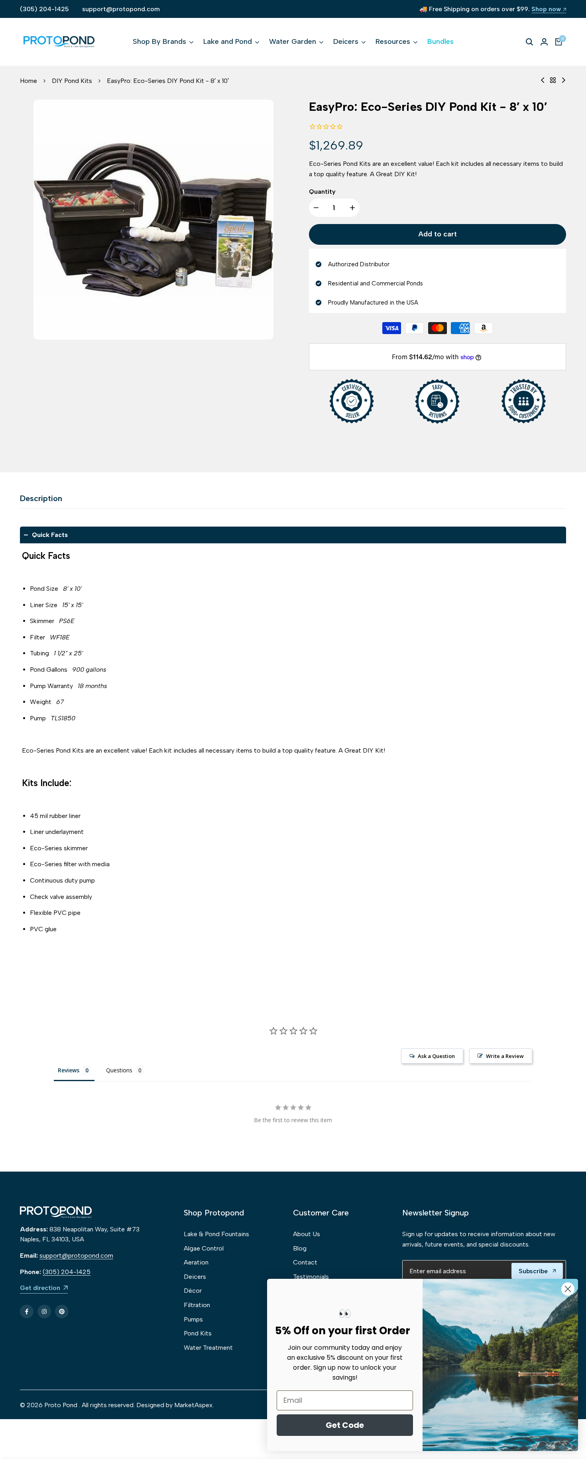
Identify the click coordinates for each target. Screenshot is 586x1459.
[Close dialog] (568, 1289)
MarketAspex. (194, 1405)
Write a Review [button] (505, 1056)
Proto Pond (60, 1405)
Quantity (322, 191)
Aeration (196, 1262)
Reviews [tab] (68, 1070)
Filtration (197, 1305)
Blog (300, 1248)
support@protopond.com (121, 9)
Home (28, 81)
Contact (305, 1262)
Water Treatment (208, 1347)
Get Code (345, 1425)
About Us (306, 1234)
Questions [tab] (119, 1070)
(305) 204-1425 (44, 9)
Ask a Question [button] (436, 1056)
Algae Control (204, 1248)
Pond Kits (198, 1333)
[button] (293, 535)
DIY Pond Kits (72, 81)
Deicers (195, 1276)
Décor (193, 1290)
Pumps (193, 1319)
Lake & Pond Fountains (216, 1234)
